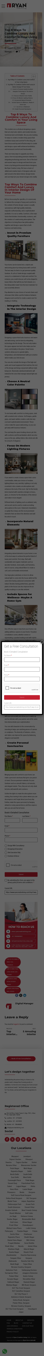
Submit (22, 697)
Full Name (8, 655)
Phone (6, 675)
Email (6, 665)
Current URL (8, 703)
